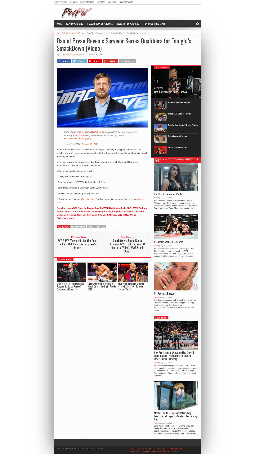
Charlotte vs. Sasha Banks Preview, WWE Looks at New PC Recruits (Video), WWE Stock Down (127, 246)
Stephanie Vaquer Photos (179, 114)
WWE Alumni (112, 2)
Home (59, 23)
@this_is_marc (88, 199)
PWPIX (156, 198)
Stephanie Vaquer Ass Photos (168, 242)
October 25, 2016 (90, 144)
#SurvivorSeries (80, 135)
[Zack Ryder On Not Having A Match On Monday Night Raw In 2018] (102, 281)
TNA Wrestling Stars (154, 23)
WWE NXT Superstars (128, 23)
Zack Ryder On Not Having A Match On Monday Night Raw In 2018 (102, 286)
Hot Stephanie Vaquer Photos (168, 194)
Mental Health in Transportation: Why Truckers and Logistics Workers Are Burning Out (176, 416)
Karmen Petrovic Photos (179, 102)
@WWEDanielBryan (98, 132)
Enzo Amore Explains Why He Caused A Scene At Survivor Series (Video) (131, 286)
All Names (74, 2)
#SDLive (81, 132)
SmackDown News (78, 226)
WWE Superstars (87, 2)
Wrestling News (69, 33)
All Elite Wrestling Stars (179, 449)
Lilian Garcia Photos (177, 147)
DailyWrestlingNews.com (72, 54)
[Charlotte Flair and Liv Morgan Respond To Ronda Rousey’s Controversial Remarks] (71, 281)
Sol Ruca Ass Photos (164, 293)
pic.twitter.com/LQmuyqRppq (77, 138)
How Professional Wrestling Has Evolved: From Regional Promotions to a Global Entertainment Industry (174, 356)
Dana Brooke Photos (177, 136)
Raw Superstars (74, 23)
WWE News (81, 33)
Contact (174, 451)
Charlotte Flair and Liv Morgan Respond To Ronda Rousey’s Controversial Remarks (70, 286)
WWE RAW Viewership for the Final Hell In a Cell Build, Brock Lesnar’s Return (77, 244)
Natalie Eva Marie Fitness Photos (183, 125)
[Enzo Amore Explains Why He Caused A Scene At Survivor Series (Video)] (133, 281)
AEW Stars (101, 2)
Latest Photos (61, 2)
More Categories (126, 2)
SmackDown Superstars (100, 23)
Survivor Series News (96, 226)
